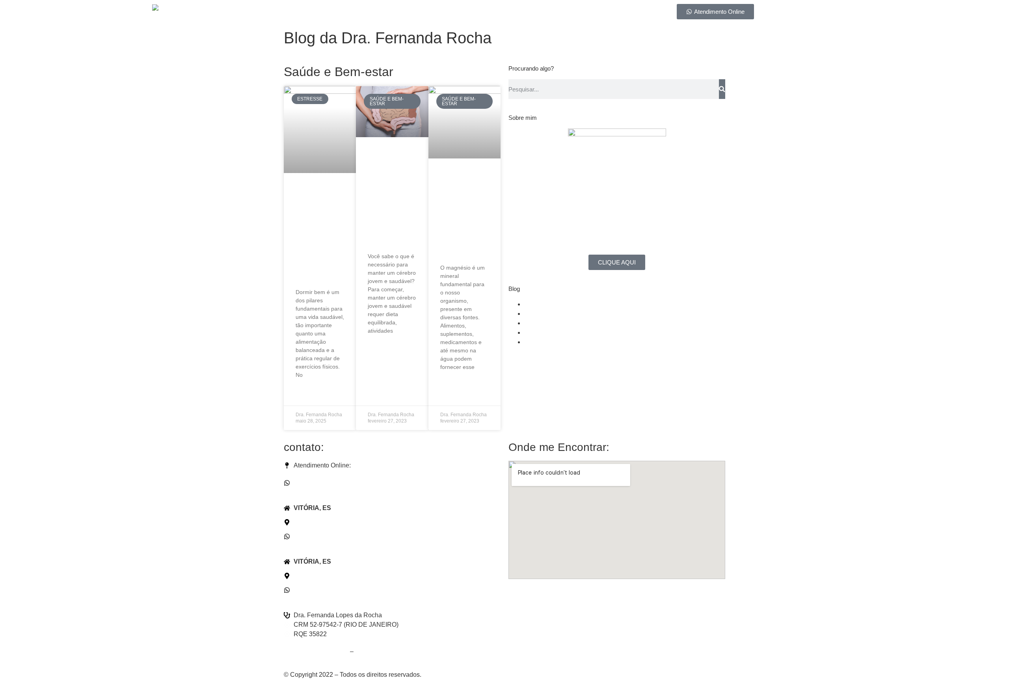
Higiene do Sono (548, 332)
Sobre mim (396, 12)
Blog (540, 12)
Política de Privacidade (316, 651)
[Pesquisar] (722, 89)
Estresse (536, 342)
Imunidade (539, 323)
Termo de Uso (374, 651)
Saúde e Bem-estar (551, 304)
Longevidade (542, 313)
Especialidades (448, 12)
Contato (574, 12)
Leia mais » (309, 394)
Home (356, 12)
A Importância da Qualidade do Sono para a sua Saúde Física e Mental (318, 233)
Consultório (502, 12)
